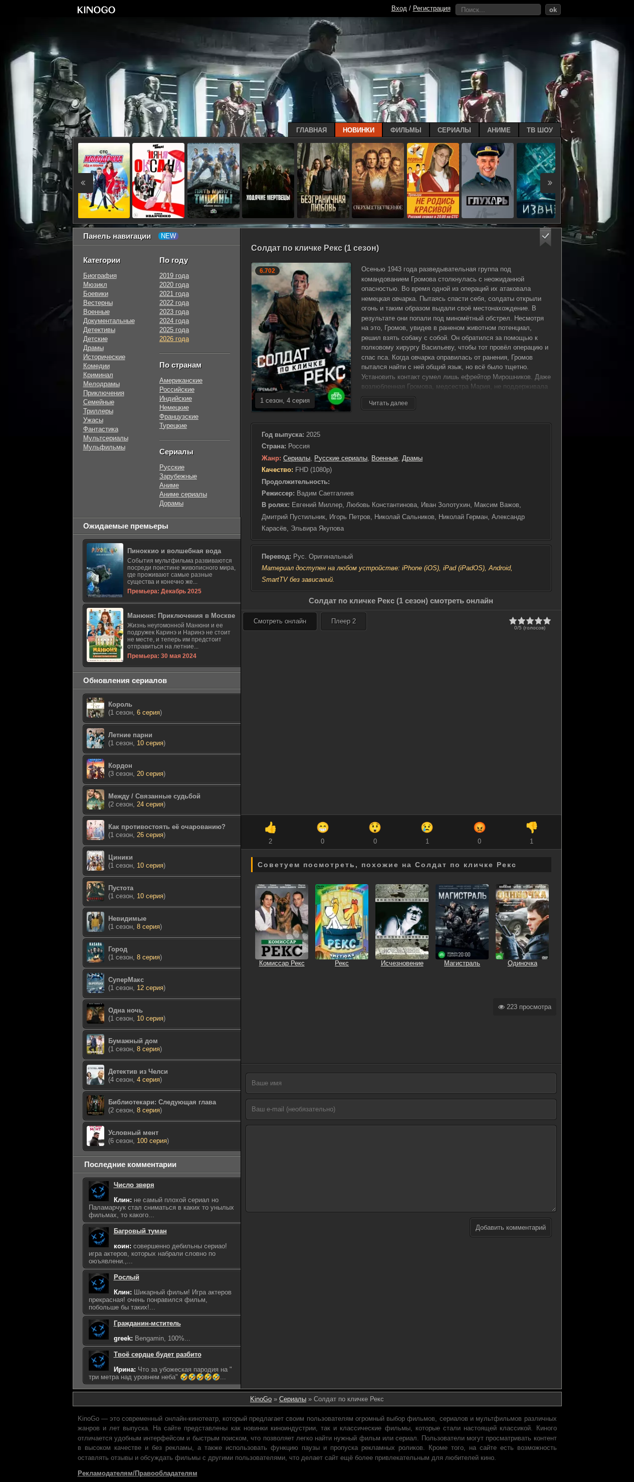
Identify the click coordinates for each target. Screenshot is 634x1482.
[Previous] (83, 183)
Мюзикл (95, 284)
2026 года (174, 339)
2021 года (174, 293)
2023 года (174, 311)
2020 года (174, 284)
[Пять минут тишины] (213, 180)
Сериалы (296, 458)
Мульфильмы (104, 447)
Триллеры (98, 411)
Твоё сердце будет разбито (157, 1354)
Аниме (169, 485)
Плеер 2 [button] (343, 621)
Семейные (98, 402)
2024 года (174, 320)
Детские (95, 339)
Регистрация (432, 8)
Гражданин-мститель (147, 1323)
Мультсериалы (105, 438)
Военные (384, 458)
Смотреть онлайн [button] (280, 621)
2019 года (174, 275)
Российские (176, 389)
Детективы (99, 330)
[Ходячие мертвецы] (268, 180)
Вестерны (98, 302)
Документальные (109, 320)
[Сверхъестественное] (378, 180)
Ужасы (93, 420)
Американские (180, 380)
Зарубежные (178, 476)
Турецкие (173, 425)
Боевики (95, 293)
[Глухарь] (488, 180)
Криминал (98, 375)
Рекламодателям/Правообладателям (137, 1473)
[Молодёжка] (104, 180)
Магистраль (462, 963)
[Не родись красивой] (433, 180)
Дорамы (171, 503)
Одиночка (522, 963)
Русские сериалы (340, 458)
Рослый (126, 1277)
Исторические (104, 357)
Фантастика (100, 429)
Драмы (412, 458)
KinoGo (261, 1399)
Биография (100, 275)
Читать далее (388, 403)
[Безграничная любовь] (323, 180)
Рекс (342, 963)
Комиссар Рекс (282, 963)
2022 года (174, 302)
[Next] (550, 183)
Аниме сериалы (183, 494)
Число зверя (134, 1185)
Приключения (103, 393)
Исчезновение (402, 963)
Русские (171, 467)
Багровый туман (140, 1231)
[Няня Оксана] (158, 180)
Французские (178, 416)
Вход (399, 8)
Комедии (96, 366)
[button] (545, 237)
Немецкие (174, 407)
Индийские (175, 398)
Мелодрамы (101, 384)
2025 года (174, 330)
